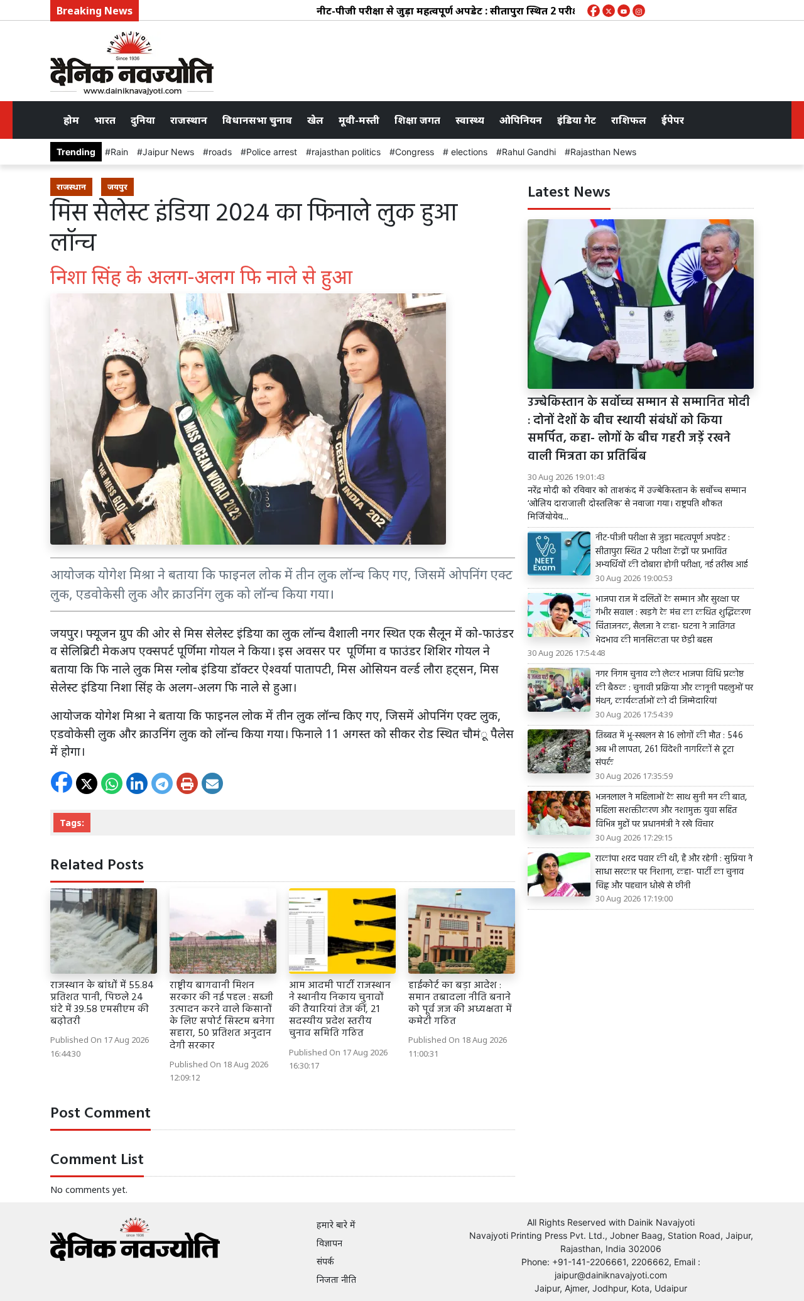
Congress (414, 151)
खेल (315, 120)
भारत (105, 120)
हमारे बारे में (336, 1224)
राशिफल (628, 120)
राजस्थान (188, 120)
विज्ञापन (329, 1243)
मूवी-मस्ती (359, 120)
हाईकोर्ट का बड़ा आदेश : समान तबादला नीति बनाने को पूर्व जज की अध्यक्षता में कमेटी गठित (460, 1003)
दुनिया (143, 120)
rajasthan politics (346, 151)
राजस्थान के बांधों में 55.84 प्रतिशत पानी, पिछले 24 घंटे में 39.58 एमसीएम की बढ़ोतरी (102, 1003)
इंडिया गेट (576, 120)
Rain (119, 151)
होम (71, 120)
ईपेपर (672, 120)
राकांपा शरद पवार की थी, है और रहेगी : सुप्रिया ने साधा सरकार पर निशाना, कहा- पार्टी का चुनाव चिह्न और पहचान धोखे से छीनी (673, 872)
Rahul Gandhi (529, 151)
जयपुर (117, 186)
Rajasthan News (603, 151)
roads (220, 151)
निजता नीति (336, 1279)
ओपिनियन (520, 120)
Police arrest (271, 151)
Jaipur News (168, 151)
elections (467, 151)
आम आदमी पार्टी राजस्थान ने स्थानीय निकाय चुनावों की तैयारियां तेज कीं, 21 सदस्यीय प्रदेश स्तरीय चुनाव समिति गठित (340, 1009)
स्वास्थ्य (469, 120)
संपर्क (325, 1261)
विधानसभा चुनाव (257, 120)
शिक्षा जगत (417, 120)
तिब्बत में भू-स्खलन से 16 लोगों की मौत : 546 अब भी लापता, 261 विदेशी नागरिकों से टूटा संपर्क (669, 749)
